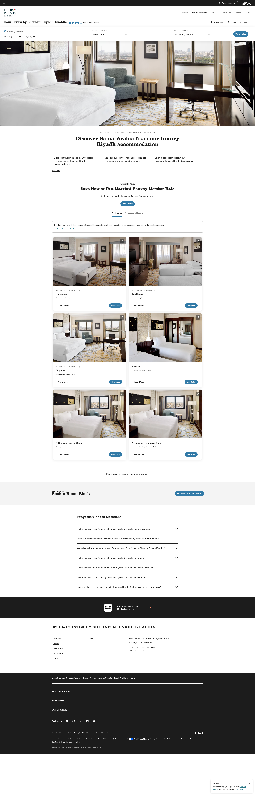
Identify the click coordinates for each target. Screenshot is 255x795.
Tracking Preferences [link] (59, 739)
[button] (228, 3)
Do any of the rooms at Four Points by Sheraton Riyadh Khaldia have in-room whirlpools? (119, 587)
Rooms (56, 644)
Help (76, 742)
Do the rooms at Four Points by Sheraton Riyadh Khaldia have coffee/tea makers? (115, 567)
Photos (92, 639)
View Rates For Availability (67, 229)
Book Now (128, 203)
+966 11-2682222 (239, 22)
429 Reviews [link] (94, 22)
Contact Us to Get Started (189, 493)
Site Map (55, 742)
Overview (184, 12)
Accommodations (199, 12)
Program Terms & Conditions (101, 739)
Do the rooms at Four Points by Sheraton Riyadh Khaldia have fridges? (110, 558)
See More (56, 171)
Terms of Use (83, 739)
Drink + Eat (58, 648)
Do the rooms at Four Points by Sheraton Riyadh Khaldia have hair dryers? (112, 577)
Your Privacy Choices (141, 739)
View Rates (115, 305)
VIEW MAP (218, 22)
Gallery (248, 12)
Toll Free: (142, 648)
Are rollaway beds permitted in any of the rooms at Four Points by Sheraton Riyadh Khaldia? (121, 548)
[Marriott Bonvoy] (245, 3)
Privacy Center (120, 739)
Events (238, 12)
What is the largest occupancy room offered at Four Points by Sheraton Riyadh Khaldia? (118, 538)
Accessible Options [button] (66, 291)
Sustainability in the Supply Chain (181, 739)
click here (240, 789)
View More (63, 305)
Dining (213, 12)
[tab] (117, 213)
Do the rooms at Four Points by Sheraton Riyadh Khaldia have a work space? (113, 529)
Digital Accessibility (159, 739)
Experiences (225, 12)
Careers (73, 739)
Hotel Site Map (66, 742)
